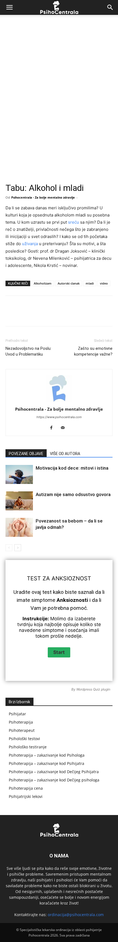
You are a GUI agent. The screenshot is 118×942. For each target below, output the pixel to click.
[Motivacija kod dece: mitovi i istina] (19, 474)
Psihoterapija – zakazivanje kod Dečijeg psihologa (54, 780)
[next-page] (17, 547)
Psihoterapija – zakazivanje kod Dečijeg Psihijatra (54, 771)
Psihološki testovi (24, 738)
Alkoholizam (43, 283)
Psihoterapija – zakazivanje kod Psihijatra (46, 763)
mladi (90, 283)
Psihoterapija (21, 722)
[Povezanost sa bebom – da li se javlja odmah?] (19, 527)
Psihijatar (17, 713)
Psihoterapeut (22, 730)
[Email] (104, 314)
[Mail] (64, 428)
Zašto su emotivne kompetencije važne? (93, 351)
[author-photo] (59, 401)
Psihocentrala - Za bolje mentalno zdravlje (43, 197)
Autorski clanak (69, 283)
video (104, 283)
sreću (73, 222)
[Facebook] (28, 314)
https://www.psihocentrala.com (59, 417)
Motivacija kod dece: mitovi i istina (72, 468)
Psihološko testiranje (28, 746)
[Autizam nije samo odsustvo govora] (19, 500)
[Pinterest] (53, 314)
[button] (9, 7)
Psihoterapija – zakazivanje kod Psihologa (47, 755)
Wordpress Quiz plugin (93, 689)
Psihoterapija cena (26, 788)
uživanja (30, 243)
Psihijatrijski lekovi (26, 796)
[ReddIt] (91, 314)
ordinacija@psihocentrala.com (76, 914)
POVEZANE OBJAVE (26, 453)
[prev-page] (8, 547)
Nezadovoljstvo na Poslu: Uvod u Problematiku (28, 351)
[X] (40, 314)
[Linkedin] (78, 314)
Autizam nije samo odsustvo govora (73, 494)
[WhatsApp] (66, 314)
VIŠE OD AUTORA (65, 453)
